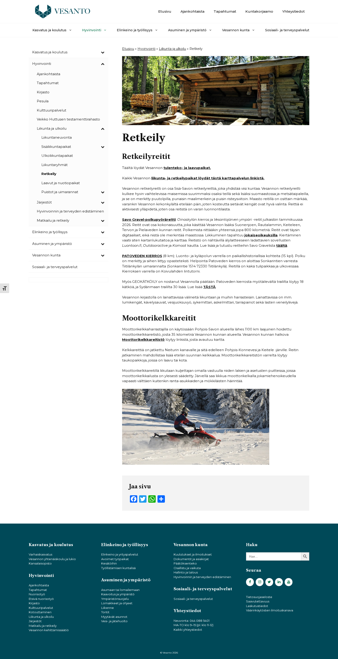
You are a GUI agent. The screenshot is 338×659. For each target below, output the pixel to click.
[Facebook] (250, 582)
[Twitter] (269, 582)
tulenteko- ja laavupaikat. (187, 168)
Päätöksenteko (185, 563)
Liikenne (107, 608)
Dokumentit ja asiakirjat (191, 559)
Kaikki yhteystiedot (188, 629)
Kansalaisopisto (40, 563)
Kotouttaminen (40, 612)
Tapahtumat (225, 11)
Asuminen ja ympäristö (187, 30)
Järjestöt (35, 621)
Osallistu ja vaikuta (187, 568)
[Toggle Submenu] (102, 52)
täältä (281, 245)
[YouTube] (288, 582)
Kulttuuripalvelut (41, 608)
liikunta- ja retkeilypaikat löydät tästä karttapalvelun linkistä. (207, 178)
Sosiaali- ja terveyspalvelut (287, 30)
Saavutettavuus (257, 601)
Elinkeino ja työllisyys (134, 30)
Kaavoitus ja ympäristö (118, 594)
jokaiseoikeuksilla (261, 235)
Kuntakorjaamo (259, 11)
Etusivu (164, 11)
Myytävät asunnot (114, 617)
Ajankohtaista (192, 11)
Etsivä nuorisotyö (41, 599)
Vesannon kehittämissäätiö (49, 630)
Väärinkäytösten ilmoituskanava (269, 610)
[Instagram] (260, 582)
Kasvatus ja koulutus (49, 30)
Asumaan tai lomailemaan (120, 590)
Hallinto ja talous (186, 572)
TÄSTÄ (209, 287)
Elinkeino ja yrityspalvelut (119, 554)
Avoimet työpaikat (115, 559)
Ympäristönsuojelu (115, 599)
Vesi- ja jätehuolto (114, 621)
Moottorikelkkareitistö (143, 339)
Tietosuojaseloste (259, 597)
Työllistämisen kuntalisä (118, 568)
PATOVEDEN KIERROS (142, 256)
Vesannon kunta (235, 30)
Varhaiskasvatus (40, 554)
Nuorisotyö (37, 594)
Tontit (105, 612)
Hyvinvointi (91, 30)
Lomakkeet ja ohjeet (116, 603)
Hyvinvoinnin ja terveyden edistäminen (202, 577)
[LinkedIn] (279, 582)
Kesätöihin (109, 563)
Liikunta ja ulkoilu (172, 49)
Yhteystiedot (293, 11)
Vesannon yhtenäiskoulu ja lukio (52, 559)
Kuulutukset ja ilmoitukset (193, 554)
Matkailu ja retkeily (43, 625)
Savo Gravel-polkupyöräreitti (149, 219)
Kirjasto (34, 603)
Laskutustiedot (257, 606)
